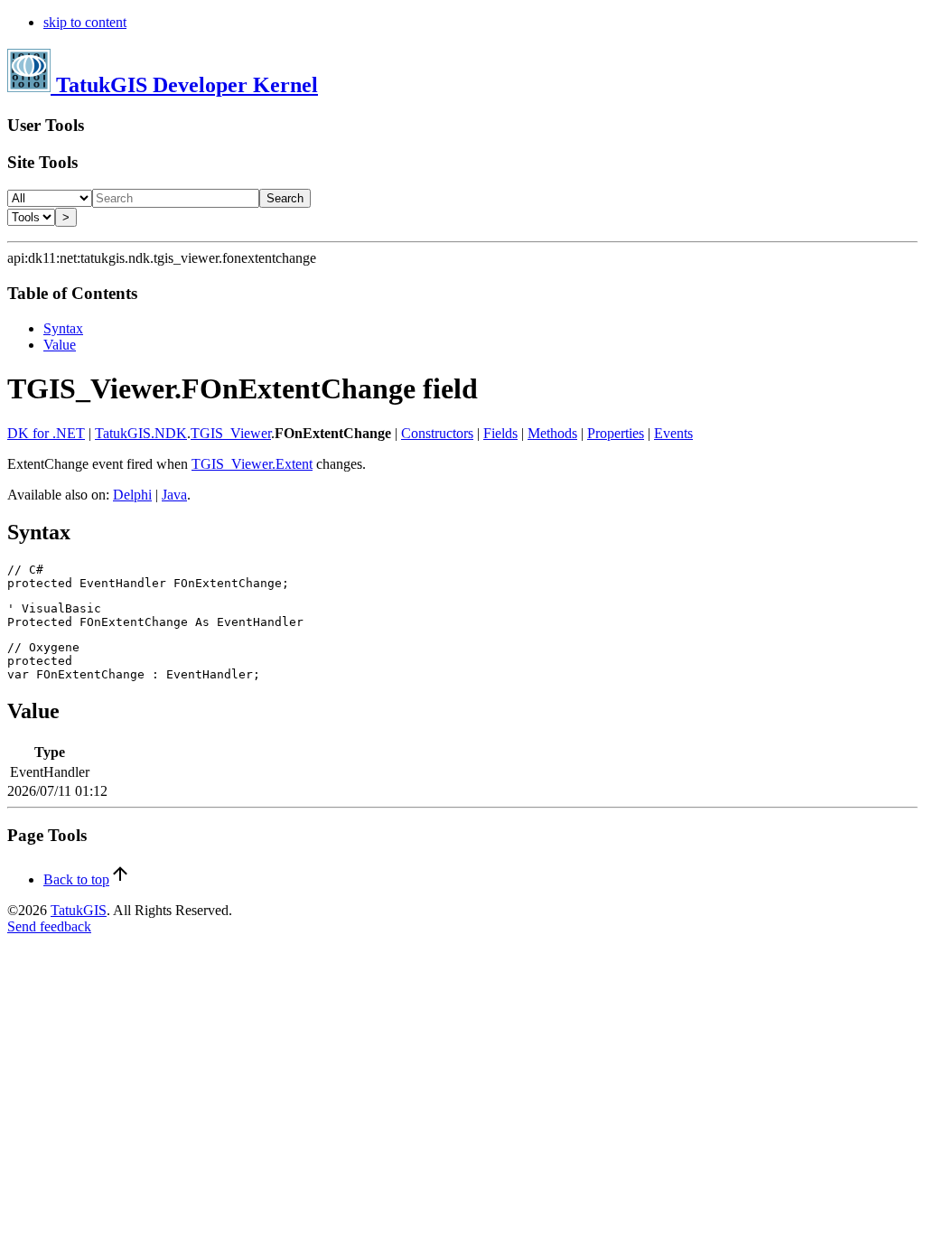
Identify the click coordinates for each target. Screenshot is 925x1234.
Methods (552, 433)
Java (174, 494)
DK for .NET (46, 433)
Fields (500, 433)
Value (59, 344)
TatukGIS (79, 910)
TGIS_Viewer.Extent (252, 464)
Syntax (63, 328)
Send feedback (49, 926)
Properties (615, 433)
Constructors (437, 433)
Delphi (132, 494)
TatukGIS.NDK (141, 433)
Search (285, 198)
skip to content (84, 22)
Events (673, 433)
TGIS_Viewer (231, 433)
